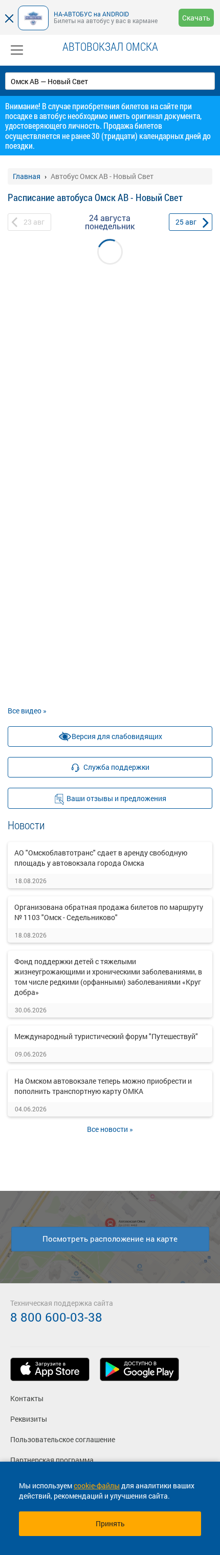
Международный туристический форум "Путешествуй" (106, 1036)
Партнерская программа (52, 1460)
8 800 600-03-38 (56, 1317)
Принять (110, 1523)
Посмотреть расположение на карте (110, 1238)
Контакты (26, 1398)
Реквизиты (28, 1419)
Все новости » (110, 1129)
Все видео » (27, 710)
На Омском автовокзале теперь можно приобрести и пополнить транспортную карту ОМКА (103, 1086)
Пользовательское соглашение (62, 1439)
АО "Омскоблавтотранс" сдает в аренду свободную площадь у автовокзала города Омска (100, 858)
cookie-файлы (97, 1485)
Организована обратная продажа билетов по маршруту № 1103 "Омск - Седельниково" (108, 912)
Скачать (196, 18)
